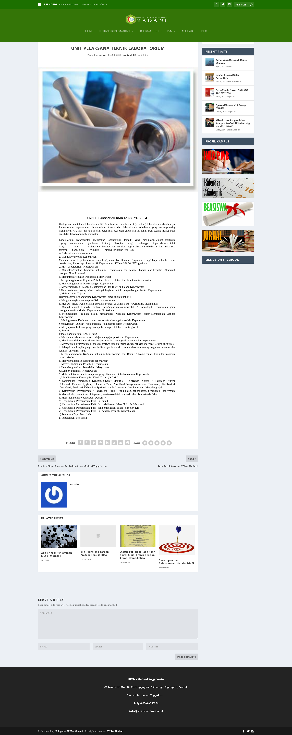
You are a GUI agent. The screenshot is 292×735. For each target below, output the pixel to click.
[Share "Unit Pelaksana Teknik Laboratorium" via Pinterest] (100, 442)
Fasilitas (187, 31)
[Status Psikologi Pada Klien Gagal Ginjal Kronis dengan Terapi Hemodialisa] (137, 536)
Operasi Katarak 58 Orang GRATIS (231, 106)
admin (102, 54)
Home (89, 31)
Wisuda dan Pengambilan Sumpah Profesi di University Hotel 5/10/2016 (233, 123)
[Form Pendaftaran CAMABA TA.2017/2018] (209, 92)
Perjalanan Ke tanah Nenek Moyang (231, 61)
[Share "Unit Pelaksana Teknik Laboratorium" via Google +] (87, 442)
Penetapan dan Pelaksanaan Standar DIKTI (176, 562)
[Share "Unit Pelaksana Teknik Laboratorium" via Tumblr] (93, 442)
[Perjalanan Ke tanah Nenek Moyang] (209, 62)
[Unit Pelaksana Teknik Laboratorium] (118, 129)
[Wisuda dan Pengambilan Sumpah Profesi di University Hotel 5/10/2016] (209, 122)
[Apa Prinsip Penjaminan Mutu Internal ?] (59, 536)
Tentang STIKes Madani (114, 31)
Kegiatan (231, 96)
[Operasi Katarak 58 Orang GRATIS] (209, 107)
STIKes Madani (115, 731)
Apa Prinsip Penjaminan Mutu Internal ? (56, 554)
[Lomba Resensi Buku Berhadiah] (209, 77)
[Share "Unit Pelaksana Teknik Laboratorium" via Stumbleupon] (114, 442)
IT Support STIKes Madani (69, 731)
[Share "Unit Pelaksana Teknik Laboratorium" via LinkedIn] (107, 442)
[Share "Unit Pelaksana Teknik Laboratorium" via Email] (120, 442)
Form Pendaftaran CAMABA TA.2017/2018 (82, 4)
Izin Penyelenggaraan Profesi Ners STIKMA (94, 553)
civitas (127, 54)
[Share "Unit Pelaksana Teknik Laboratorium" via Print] (127, 442)
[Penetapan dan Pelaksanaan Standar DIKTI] (177, 540)
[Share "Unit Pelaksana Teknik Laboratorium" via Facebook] (80, 442)
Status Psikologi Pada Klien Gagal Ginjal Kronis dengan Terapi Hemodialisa (137, 554)
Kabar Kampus (234, 81)
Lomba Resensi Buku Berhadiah (227, 76)
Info (204, 31)
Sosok (230, 66)
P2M (169, 31)
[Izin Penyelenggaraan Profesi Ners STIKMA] (98, 536)
